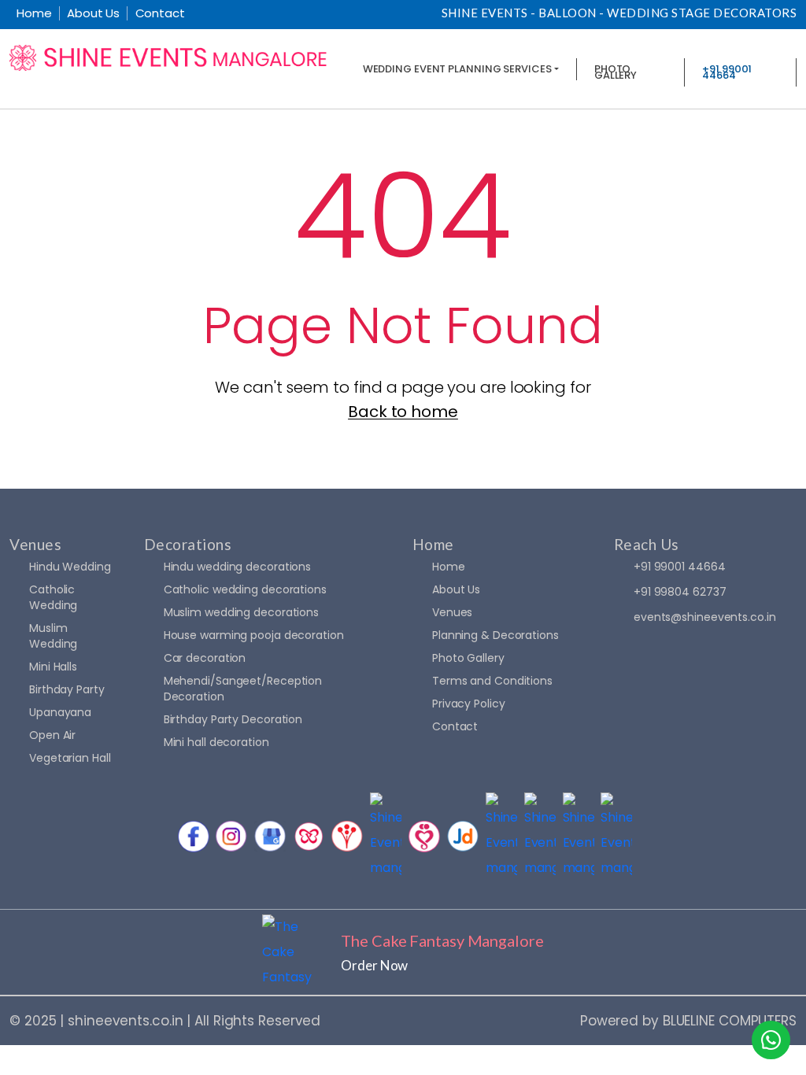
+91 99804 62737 (680, 592)
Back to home (403, 412)
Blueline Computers (730, 1020)
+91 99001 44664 (680, 566)
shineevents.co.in (125, 1020)
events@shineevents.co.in (705, 617)
